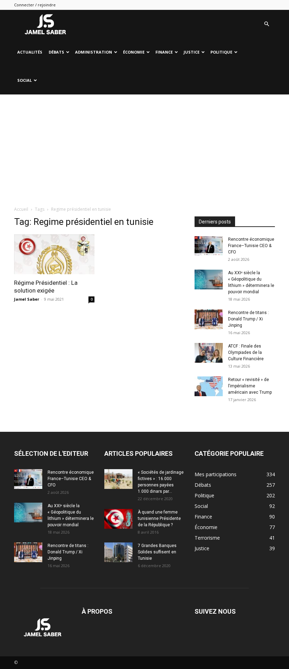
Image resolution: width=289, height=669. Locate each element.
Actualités (29, 52)
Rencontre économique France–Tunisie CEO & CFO (251, 245)
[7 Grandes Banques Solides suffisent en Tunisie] (118, 552)
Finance (164, 52)
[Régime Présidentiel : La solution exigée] (54, 254)
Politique (221, 52)
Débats (56, 52)
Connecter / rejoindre (35, 4)
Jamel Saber (26, 299)
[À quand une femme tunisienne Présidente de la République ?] (118, 519)
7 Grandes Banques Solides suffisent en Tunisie (157, 552)
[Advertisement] (144, 147)
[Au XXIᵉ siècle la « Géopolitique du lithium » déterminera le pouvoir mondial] (209, 279)
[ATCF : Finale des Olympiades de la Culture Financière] (209, 353)
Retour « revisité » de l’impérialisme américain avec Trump (250, 386)
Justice (191, 52)
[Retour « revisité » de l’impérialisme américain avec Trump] (209, 386)
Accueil (21, 209)
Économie (133, 52)
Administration (93, 52)
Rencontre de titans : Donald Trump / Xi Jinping (248, 319)
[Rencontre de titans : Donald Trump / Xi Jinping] (209, 319)
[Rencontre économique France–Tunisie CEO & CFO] (209, 246)
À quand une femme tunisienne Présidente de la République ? (159, 518)
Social (24, 80)
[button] (266, 24)
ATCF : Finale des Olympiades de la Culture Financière (246, 352)
